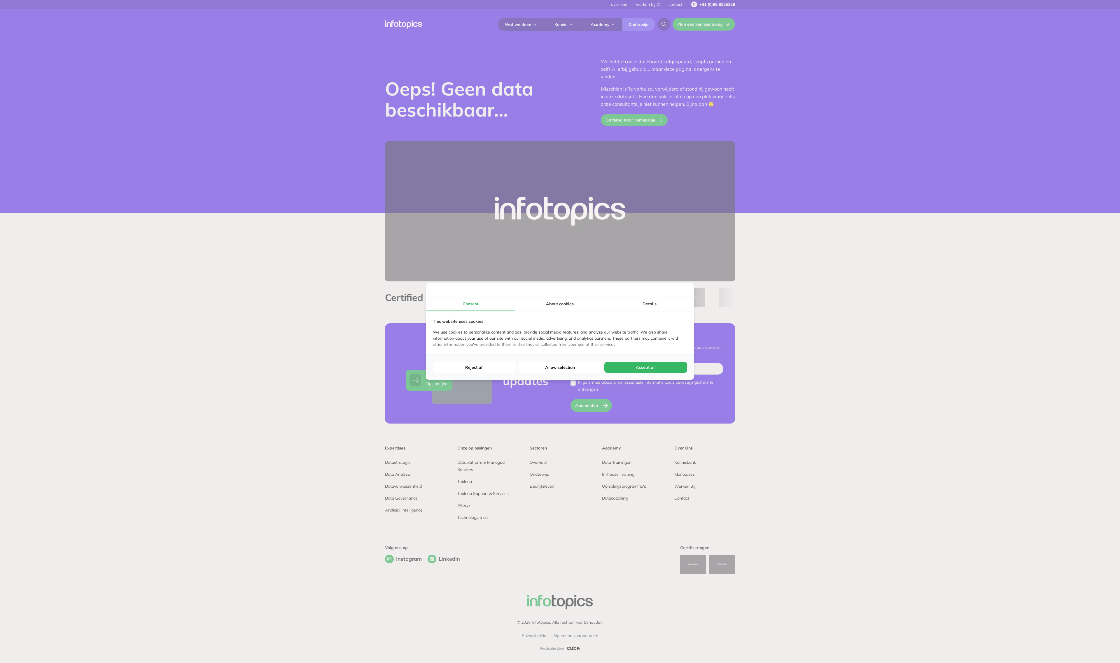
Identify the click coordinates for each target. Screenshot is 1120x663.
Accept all (646, 367)
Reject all (474, 367)
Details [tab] (650, 303)
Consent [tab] (470, 303)
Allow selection (560, 367)
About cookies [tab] (560, 303)
